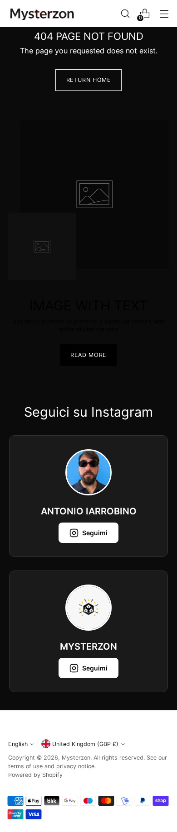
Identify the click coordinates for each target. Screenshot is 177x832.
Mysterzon (76, 757)
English (18, 744)
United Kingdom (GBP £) (85, 744)
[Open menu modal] (164, 14)
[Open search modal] (125, 14)
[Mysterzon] (42, 14)
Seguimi (95, 533)
